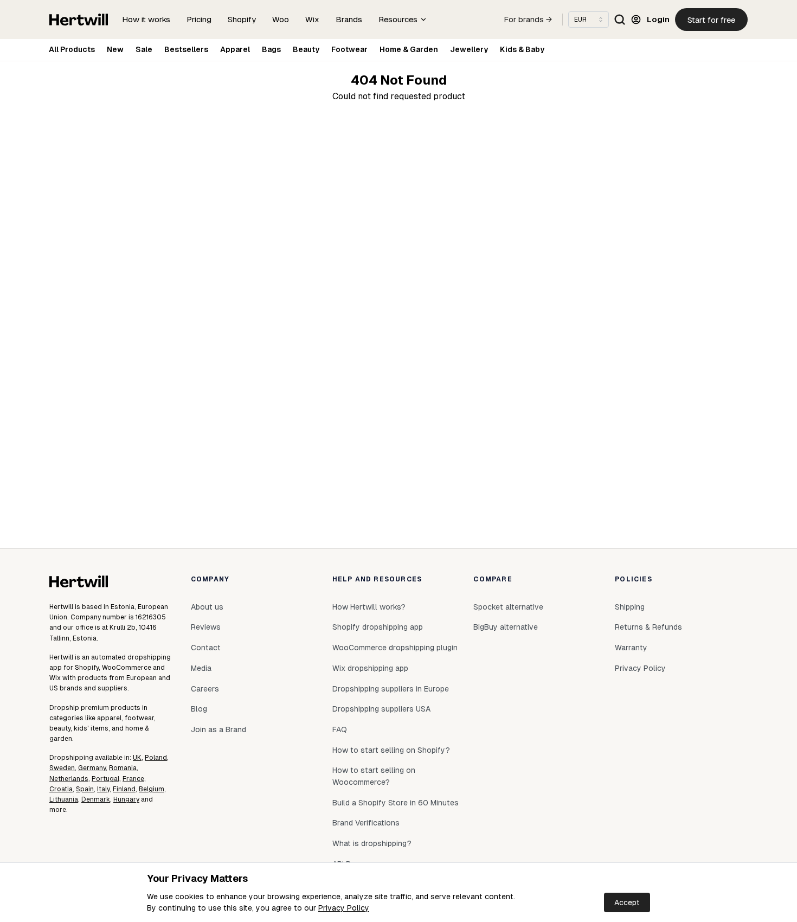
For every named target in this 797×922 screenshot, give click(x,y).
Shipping (630, 607)
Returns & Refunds (648, 627)
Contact (206, 647)
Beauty (306, 49)
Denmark (95, 799)
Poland (156, 757)
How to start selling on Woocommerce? (373, 776)
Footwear (349, 49)
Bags (271, 49)
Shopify (242, 19)
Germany (92, 768)
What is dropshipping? (372, 843)
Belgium (151, 789)
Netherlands (68, 779)
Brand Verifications (366, 822)
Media (201, 668)
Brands (349, 19)
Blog (199, 709)
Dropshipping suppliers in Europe (390, 688)
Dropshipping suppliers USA (381, 709)
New (115, 49)
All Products (72, 49)
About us (207, 607)
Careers (205, 688)
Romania (123, 768)
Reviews (206, 627)
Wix (312, 19)
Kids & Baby (522, 49)
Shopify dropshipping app (377, 627)
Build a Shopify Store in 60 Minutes (395, 802)
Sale (144, 49)
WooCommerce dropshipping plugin (395, 647)
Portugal (105, 779)
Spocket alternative (508, 607)
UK (137, 757)
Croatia (61, 789)
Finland (124, 789)
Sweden (62, 768)
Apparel (235, 49)
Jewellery (469, 49)
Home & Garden (409, 49)
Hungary (126, 799)
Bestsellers (186, 49)
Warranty (631, 647)
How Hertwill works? (369, 607)
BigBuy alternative (505, 627)
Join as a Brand (218, 729)
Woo (280, 19)
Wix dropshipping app (370, 668)
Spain (85, 789)
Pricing (199, 19)
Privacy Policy (343, 908)
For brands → (528, 19)
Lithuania (63, 799)
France (133, 779)
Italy (103, 789)
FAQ (339, 729)
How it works (146, 19)
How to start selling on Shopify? (391, 750)
